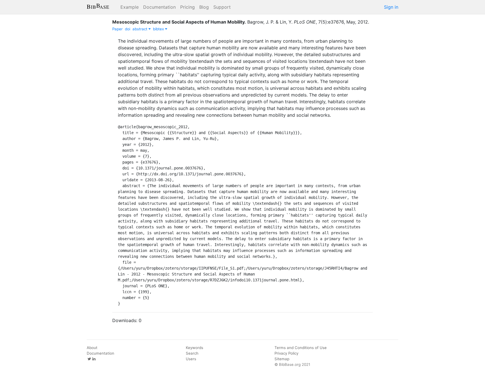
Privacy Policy (286, 353)
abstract (140, 29)
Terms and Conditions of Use (300, 347)
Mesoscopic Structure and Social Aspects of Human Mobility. (179, 22)
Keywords (194, 347)
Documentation (159, 7)
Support (222, 7)
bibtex (159, 29)
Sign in (391, 7)
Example (129, 7)
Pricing (187, 7)
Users (191, 359)
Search (192, 353)
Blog (204, 7)
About (92, 347)
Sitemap (281, 359)
